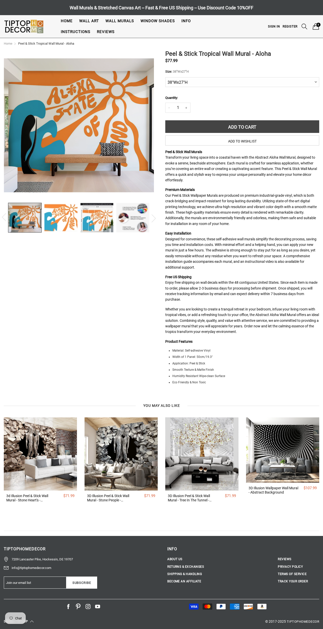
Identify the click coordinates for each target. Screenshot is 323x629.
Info (186, 21)
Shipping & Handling (184, 574)
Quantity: (171, 98)
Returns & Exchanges (185, 566)
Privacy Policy (290, 566)
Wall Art (89, 21)
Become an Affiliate (184, 581)
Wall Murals (119, 21)
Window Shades (158, 21)
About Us (174, 559)
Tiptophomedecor (303, 621)
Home (67, 21)
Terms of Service (292, 574)
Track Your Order (293, 581)
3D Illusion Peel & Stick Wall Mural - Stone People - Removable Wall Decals (108, 498)
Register (290, 26)
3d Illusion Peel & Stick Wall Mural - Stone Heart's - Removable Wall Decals (27, 498)
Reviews (106, 32)
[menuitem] (67, 21)
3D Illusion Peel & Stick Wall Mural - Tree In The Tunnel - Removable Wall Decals (189, 498)
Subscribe (81, 583)
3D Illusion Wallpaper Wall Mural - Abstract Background (273, 490)
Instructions (75, 32)
